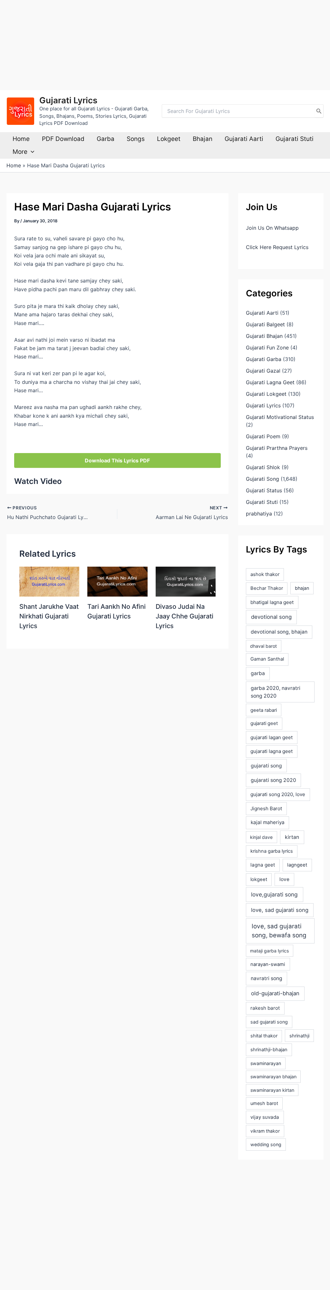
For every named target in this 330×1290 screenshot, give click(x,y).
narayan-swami (267, 964)
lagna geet (262, 865)
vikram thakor (265, 1131)
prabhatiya (259, 513)
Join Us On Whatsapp (272, 228)
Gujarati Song (262, 479)
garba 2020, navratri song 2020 (275, 692)
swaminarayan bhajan (273, 1076)
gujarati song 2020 (273, 780)
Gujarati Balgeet (265, 324)
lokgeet (258, 879)
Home (21, 139)
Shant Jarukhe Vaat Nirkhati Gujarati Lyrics (49, 616)
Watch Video (38, 481)
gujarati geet (264, 723)
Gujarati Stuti (295, 139)
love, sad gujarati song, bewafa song (279, 931)
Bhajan (202, 139)
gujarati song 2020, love (277, 794)
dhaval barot (263, 646)
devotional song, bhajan (279, 632)
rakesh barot (265, 1008)
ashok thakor (264, 574)
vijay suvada (264, 1117)
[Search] (319, 111)
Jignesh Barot (266, 808)
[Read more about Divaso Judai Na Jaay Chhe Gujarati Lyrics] (186, 581)
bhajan (302, 588)
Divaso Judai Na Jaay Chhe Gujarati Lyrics (184, 616)
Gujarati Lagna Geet (270, 382)
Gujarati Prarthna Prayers (276, 448)
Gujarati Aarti (244, 139)
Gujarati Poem (263, 436)
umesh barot (264, 1103)
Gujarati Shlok (263, 467)
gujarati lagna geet (271, 751)
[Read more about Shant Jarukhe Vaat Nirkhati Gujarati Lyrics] (49, 581)
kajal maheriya (268, 822)
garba (258, 673)
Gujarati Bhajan (264, 336)
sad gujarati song (269, 1022)
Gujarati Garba (263, 359)
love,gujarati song (274, 894)
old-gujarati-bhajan (275, 993)
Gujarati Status (264, 490)
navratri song (266, 978)
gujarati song (266, 766)
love (284, 879)
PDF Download (63, 139)
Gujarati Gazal (263, 370)
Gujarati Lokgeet (266, 394)
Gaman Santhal (267, 659)
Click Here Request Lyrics (277, 247)
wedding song (265, 1144)
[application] (30, 151)
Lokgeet (168, 139)
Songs (136, 139)
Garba (105, 139)
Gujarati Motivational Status (280, 417)
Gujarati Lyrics (68, 100)
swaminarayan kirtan (272, 1090)
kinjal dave (261, 837)
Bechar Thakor (266, 588)
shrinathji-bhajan (268, 1050)
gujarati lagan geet (271, 737)
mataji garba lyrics (269, 950)
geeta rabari (263, 710)
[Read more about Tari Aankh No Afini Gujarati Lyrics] (117, 581)
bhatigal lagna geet (272, 602)
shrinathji (299, 1036)
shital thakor (263, 1036)
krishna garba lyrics (271, 851)
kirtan (292, 837)
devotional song (271, 617)
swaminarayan (265, 1063)
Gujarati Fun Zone (267, 347)
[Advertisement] (165, 45)
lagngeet (297, 865)
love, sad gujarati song (279, 910)
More (20, 151)
